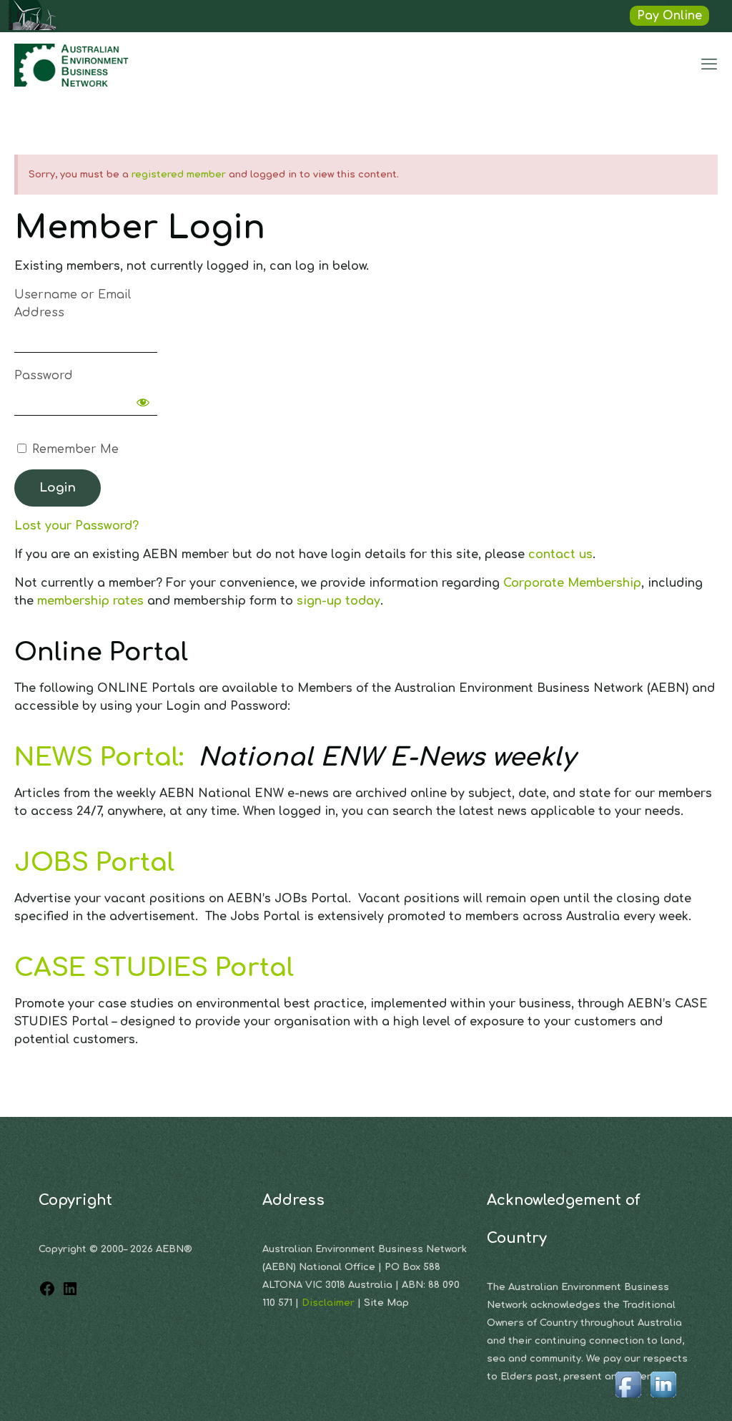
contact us (560, 554)
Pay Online (669, 15)
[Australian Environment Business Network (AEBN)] (73, 64)
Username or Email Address (72, 303)
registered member (179, 175)
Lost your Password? (76, 525)
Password (43, 375)
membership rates (90, 601)
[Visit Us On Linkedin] (663, 1398)
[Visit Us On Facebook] (628, 1398)
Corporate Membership (572, 583)
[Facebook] (47, 1293)
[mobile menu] (709, 64)
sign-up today (338, 601)
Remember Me (74, 449)
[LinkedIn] (70, 1293)
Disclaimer (329, 1303)
